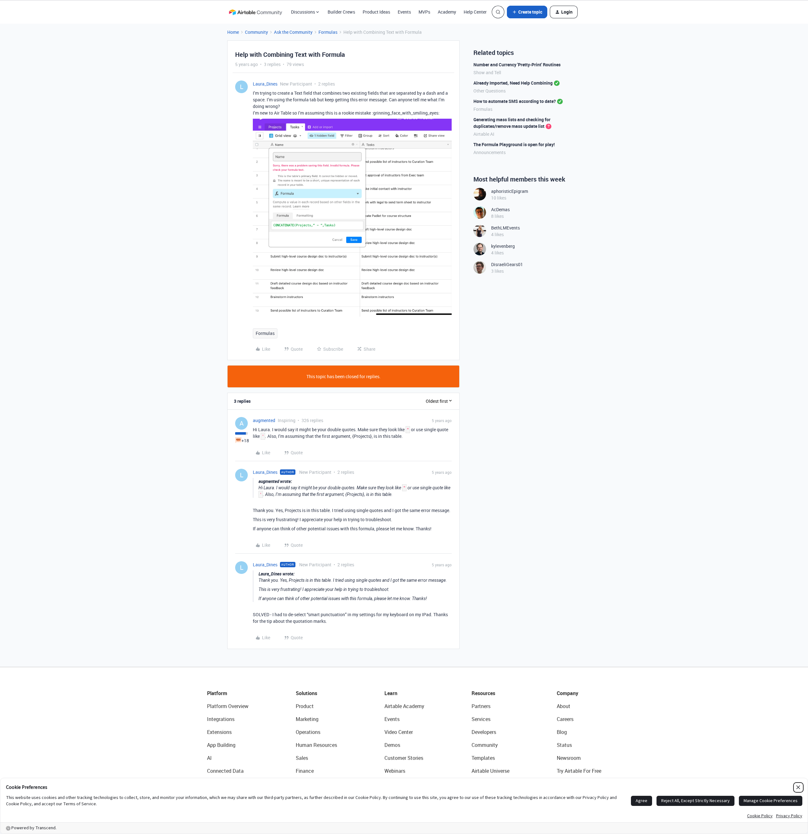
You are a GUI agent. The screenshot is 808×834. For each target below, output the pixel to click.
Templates (483, 757)
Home (233, 32)
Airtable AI (483, 134)
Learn (390, 693)
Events (404, 12)
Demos (392, 745)
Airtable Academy (404, 706)
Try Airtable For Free (579, 770)
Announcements (489, 152)
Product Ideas (376, 12)
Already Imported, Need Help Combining (513, 83)
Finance (305, 770)
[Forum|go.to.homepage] (255, 12)
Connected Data (225, 770)
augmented (264, 420)
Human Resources (316, 745)
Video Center (398, 732)
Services (481, 719)
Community (256, 32)
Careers (565, 719)
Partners (481, 706)
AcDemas (500, 209)
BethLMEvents (505, 228)
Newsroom (569, 757)
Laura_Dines (265, 84)
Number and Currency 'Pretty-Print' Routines (517, 65)
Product (305, 706)
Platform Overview (227, 706)
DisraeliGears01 (507, 264)
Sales (302, 757)
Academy (447, 12)
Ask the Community (293, 32)
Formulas (327, 32)
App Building (221, 745)
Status (564, 745)
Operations (308, 732)
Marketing (307, 719)
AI (209, 757)
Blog (562, 732)
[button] (527, 12)
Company (567, 693)
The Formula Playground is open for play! (514, 144)
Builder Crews (341, 12)
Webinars (394, 770)
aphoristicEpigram (509, 191)
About (563, 706)
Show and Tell (487, 72)
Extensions (219, 732)
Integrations (221, 719)
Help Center (475, 12)
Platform (217, 693)
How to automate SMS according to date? (514, 101)
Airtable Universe (490, 770)
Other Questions (489, 91)
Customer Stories (403, 757)
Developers (484, 732)
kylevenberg (503, 246)
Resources (483, 693)
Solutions (306, 693)
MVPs (424, 12)
